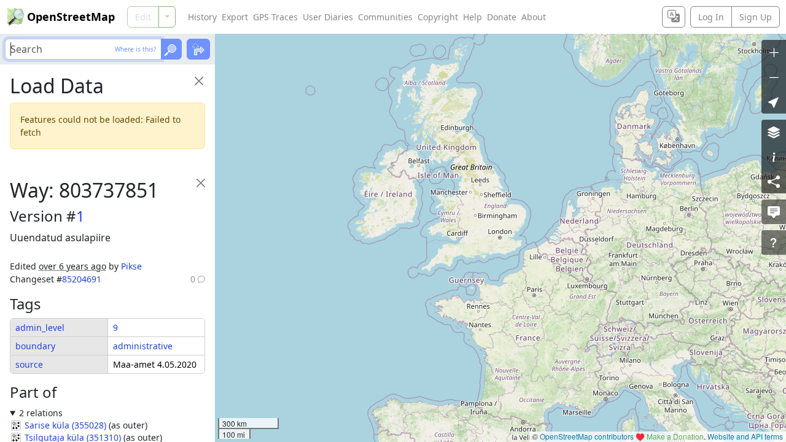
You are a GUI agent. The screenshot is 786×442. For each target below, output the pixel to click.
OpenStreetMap (71, 16)
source (29, 364)
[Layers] (773, 132)
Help (472, 17)
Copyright (438, 17)
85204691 (81, 279)
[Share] (773, 181)
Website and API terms (745, 436)
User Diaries (328, 17)
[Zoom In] (773, 52)
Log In (711, 17)
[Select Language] (673, 17)
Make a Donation (675, 436)
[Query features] (773, 242)
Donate (501, 17)
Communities (385, 17)
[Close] (198, 80)
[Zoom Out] (773, 76)
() (65, 425)
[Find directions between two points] (198, 49)
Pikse (131, 266)
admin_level (39, 327)
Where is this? (135, 49)
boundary (35, 346)
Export (235, 17)
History (202, 17)
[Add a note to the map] (773, 212)
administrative (143, 346)
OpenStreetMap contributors (587, 436)
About (533, 17)
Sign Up (755, 17)
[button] (773, 101)
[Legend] (773, 156)
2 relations (41, 413)
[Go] (171, 49)
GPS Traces (275, 17)
